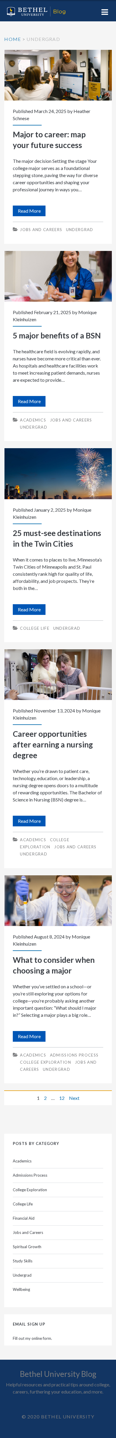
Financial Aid (24, 1218)
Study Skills (22, 1261)
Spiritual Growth (27, 1246)
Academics (33, 420)
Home (12, 39)
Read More (32, 212)
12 (62, 1098)
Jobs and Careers (41, 229)
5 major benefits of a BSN (58, 276)
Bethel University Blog (58, 1374)
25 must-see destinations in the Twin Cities (58, 473)
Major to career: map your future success (58, 75)
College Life (34, 628)
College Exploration (45, 1062)
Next (74, 1098)
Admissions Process (74, 1055)
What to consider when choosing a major (58, 900)
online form (41, 1338)
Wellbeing (21, 1289)
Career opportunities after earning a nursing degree (58, 674)
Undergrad (79, 229)
